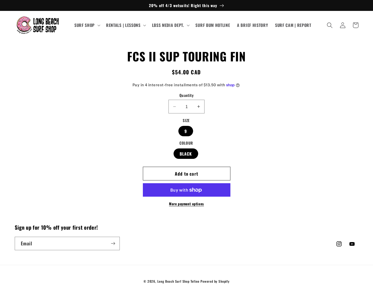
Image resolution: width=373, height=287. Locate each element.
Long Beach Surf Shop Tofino (178, 281)
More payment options (186, 203)
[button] (87, 25)
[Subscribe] (113, 243)
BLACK (186, 153)
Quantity (186, 95)
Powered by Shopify (215, 281)
